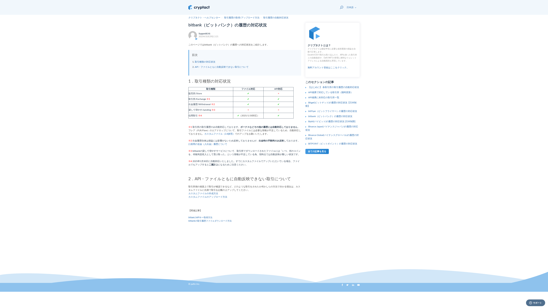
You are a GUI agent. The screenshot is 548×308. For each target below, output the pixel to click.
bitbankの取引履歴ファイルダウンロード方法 (210, 221)
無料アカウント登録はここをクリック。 (332, 56)
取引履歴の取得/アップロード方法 (241, 18)
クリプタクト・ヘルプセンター (204, 18)
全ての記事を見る (317, 151)
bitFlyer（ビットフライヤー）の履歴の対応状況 (332, 111)
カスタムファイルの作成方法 (203, 193)
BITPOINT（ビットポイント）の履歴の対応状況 (332, 144)
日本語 (350, 7)
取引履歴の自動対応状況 (275, 18)
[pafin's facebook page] (341, 286)
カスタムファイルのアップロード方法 (207, 197)
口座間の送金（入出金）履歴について (207, 144)
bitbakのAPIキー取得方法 (200, 217)
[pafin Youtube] (357, 286)
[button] (340, 7)
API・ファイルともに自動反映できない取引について (222, 67)
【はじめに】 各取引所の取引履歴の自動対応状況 (333, 87)
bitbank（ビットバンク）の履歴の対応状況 (330, 116)
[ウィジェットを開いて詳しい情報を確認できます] (535, 303)
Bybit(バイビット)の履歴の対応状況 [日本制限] (331, 121)
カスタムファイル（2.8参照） (219, 134)
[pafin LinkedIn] (352, 286)
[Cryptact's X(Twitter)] (346, 286)
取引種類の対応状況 (205, 62)
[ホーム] (199, 7)
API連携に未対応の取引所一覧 (323, 97)
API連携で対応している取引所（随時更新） (330, 92)
